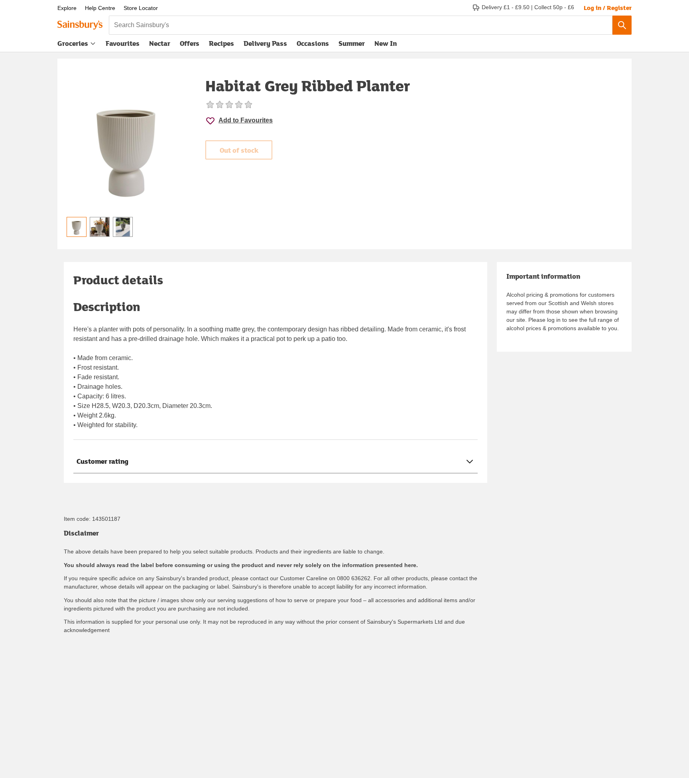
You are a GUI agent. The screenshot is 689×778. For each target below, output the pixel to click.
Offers (189, 43)
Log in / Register (608, 7)
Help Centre (100, 8)
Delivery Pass (265, 45)
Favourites (123, 43)
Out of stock (239, 150)
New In (385, 43)
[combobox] (360, 25)
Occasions (313, 43)
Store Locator (141, 8)
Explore (67, 8)
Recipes (221, 43)
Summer (352, 43)
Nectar (159, 43)
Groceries (72, 43)
